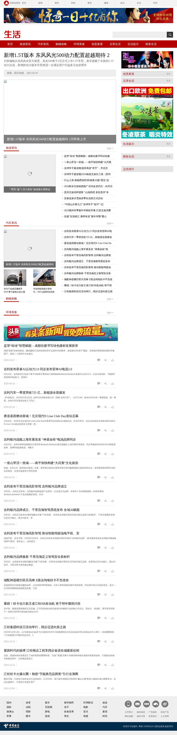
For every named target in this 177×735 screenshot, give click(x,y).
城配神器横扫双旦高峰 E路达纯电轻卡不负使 (88, 279)
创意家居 (97, 44)
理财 (28, 711)
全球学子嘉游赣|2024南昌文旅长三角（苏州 (87, 174)
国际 (9, 707)
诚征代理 (141, 716)
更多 (168, 74)
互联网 (48, 707)
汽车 (105, 707)
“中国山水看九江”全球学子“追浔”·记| (84, 204)
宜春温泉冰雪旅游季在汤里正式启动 (83, 198)
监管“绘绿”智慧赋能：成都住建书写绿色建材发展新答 (41, 345)
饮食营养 (69, 711)
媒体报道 (141, 712)
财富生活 (151, 44)
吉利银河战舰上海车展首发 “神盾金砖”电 (86, 249)
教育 (90, 3)
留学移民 (69, 702)
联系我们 (153, 716)
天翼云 (155, 704)
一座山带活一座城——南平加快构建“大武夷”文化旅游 (41, 463)
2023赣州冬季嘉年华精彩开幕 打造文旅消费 (87, 210)
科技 (73, 3)
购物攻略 (61, 44)
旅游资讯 (25, 44)
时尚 (155, 3)
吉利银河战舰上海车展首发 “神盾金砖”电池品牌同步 (40, 439)
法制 (28, 707)
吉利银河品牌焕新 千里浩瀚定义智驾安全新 (87, 273)
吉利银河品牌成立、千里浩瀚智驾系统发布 (87, 261)
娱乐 (122, 3)
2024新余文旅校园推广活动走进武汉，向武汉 (88, 186)
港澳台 (10, 711)
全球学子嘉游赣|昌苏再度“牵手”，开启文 (86, 168)
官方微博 (164, 704)
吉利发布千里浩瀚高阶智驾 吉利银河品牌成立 (35, 486)
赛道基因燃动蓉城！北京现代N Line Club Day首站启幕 (41, 416)
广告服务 (153, 712)
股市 (47, 702)
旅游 (105, 702)
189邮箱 (146, 704)
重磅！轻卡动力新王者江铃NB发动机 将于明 (88, 285)
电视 (85, 716)
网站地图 (129, 716)
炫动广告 (165, 712)
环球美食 (79, 44)
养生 (66, 716)
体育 (28, 702)
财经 (57, 3)
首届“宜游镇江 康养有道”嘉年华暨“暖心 (85, 216)
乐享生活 (115, 44)
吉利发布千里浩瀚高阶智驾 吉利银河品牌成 (87, 255)
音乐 (85, 711)
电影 (85, 707)
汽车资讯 (43, 44)
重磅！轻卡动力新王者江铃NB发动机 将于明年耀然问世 (42, 603)
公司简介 (129, 712)
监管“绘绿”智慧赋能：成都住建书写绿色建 (87, 156)
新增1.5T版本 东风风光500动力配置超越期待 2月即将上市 (46, 139)
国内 (9, 702)
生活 (139, 3)
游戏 (47, 716)
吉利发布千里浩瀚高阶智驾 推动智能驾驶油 (87, 267)
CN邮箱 (137, 704)
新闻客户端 (128, 704)
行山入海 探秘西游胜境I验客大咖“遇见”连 (86, 180)
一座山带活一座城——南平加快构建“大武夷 (87, 162)
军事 (9, 716)
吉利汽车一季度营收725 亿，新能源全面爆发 (88, 237)
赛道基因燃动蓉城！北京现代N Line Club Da (87, 243)
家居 (105, 711)
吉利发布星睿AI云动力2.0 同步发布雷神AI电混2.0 (38, 369)
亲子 (66, 707)
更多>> (110, 148)
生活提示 (133, 44)
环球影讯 (88, 702)
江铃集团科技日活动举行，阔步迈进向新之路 (88, 291)
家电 (47, 711)
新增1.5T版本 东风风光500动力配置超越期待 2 (57, 55)
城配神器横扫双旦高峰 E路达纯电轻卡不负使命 (36, 580)
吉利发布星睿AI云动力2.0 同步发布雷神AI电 (88, 231)
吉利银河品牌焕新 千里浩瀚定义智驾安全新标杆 (37, 556)
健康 (106, 3)
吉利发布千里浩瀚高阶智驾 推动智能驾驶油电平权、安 (41, 533)
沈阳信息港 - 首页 (18, 3)
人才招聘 (165, 716)
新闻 (40, 3)
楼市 (28, 716)
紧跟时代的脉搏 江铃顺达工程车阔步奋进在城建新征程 (41, 650)
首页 (10, 44)
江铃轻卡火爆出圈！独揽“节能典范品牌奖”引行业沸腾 (41, 674)
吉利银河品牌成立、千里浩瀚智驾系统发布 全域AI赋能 (42, 510)
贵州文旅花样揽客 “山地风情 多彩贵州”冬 (86, 192)
